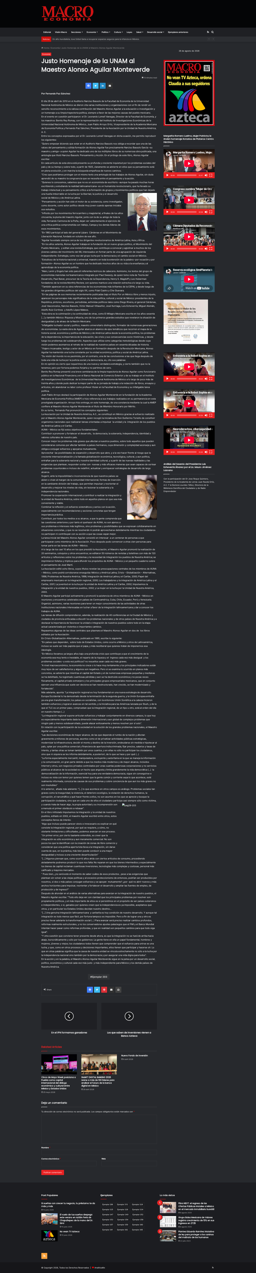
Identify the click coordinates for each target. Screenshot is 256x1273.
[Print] (118, 990)
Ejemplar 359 (122, 1225)
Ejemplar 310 (122, 1204)
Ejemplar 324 (137, 1204)
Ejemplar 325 (107, 1209)
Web (103, 1159)
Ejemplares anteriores (178, 32)
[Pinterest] (104, 990)
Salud (138, 32)
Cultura (117, 32)
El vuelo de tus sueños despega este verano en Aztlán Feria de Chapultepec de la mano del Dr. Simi (76, 1219)
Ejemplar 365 (137, 1230)
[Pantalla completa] (210, 175)
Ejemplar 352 (137, 1214)
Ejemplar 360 (137, 1225)
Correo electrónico (51, 1159)
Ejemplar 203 (99, 976)
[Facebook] (88, 86)
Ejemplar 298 (107, 1204)
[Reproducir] (167, 175)
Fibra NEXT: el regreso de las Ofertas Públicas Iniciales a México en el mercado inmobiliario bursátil (196, 1206)
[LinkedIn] (103, 86)
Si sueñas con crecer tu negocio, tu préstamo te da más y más (68, 1205)
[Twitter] (96, 86)
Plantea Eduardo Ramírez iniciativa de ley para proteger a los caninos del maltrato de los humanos (196, 1234)
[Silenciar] (206, 175)
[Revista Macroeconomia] (67, 13)
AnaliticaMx (100, 1267)
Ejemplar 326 (122, 1209)
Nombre (45, 1147)
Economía (91, 32)
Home (46, 48)
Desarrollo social (154, 32)
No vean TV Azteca (69, 1231)
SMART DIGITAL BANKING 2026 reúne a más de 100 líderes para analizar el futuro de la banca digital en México (97, 1081)
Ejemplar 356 (137, 1219)
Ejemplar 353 (107, 1219)
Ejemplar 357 (107, 1225)
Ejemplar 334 (137, 1209)
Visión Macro (61, 32)
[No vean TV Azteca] (49, 1235)
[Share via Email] (110, 86)
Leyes (129, 32)
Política (105, 32)
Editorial (47, 32)
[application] (189, 163)
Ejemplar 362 (122, 1230)
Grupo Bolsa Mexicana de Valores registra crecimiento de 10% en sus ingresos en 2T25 (196, 1220)
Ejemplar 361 (107, 1230)
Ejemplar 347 (107, 1214)
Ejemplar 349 (122, 1214)
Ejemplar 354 (122, 1219)
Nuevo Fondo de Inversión (134, 1055)
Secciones (76, 32)
